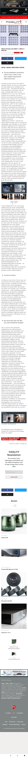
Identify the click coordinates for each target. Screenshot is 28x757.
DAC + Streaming (4, 567)
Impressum (5, 724)
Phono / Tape (3, 630)
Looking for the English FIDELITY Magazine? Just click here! (14, 17)
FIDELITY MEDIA (20, 721)
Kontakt (23, 724)
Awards (3, 696)
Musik (3, 692)
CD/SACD (3, 686)
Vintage (19, 687)
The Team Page (12, 721)
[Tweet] (21, 58)
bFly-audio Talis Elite (6, 601)
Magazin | (4, 698)
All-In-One (9, 686)
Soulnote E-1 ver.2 (6, 632)
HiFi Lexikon (8, 690)
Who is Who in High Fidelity (18, 690)
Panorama (10, 689)
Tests (22, 52)
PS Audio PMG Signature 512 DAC (9, 569)
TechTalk (16, 689)
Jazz (11, 692)
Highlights (19, 693)
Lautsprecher (16, 52)
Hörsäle (20, 692)
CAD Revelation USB (14, 658)
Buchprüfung (4, 693)
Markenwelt (14, 695)
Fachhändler (18, 696)
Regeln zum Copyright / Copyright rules (18, 443)
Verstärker (16, 684)
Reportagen (4, 689)
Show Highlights (10, 696)
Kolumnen (21, 689)
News (7, 683)
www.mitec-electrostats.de (8, 424)
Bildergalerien (21, 695)
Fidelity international (13, 698)
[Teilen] (7, 58)
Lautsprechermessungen (7, 684)
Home (2, 683)
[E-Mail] (7, 62)
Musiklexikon (12, 693)
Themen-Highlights (5, 695)
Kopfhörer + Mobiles (6, 687)
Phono (21, 684)
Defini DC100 (4, 537)
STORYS (24, 687)
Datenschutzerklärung (14, 724)
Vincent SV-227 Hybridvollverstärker (14, 647)
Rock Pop (15, 692)
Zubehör (5, 535)
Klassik (7, 692)
